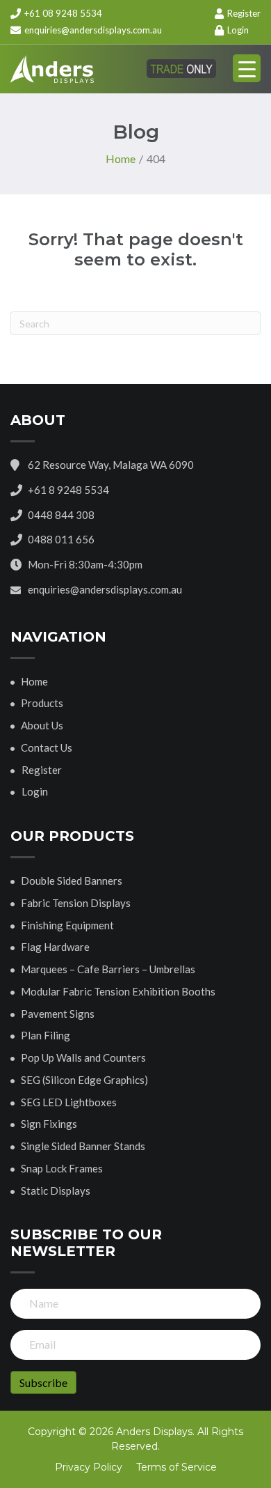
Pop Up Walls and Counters (83, 1057)
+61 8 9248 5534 (68, 489)
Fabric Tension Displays (76, 903)
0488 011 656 (61, 539)
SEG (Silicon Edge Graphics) (84, 1080)
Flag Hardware (55, 946)
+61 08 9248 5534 (62, 13)
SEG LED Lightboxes (69, 1102)
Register (243, 13)
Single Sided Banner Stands (83, 1146)
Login (237, 30)
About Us (42, 725)
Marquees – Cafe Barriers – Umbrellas (108, 969)
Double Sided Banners (71, 880)
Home (34, 681)
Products (42, 703)
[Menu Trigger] (247, 68)
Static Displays (55, 1190)
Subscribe (43, 1382)
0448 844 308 (61, 515)
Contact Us (46, 747)
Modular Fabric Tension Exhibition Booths (118, 991)
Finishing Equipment (67, 925)
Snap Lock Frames (62, 1168)
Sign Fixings (49, 1123)
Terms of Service (176, 1467)
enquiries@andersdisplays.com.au (93, 30)
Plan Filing (45, 1035)
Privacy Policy (88, 1467)
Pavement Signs (58, 1013)
